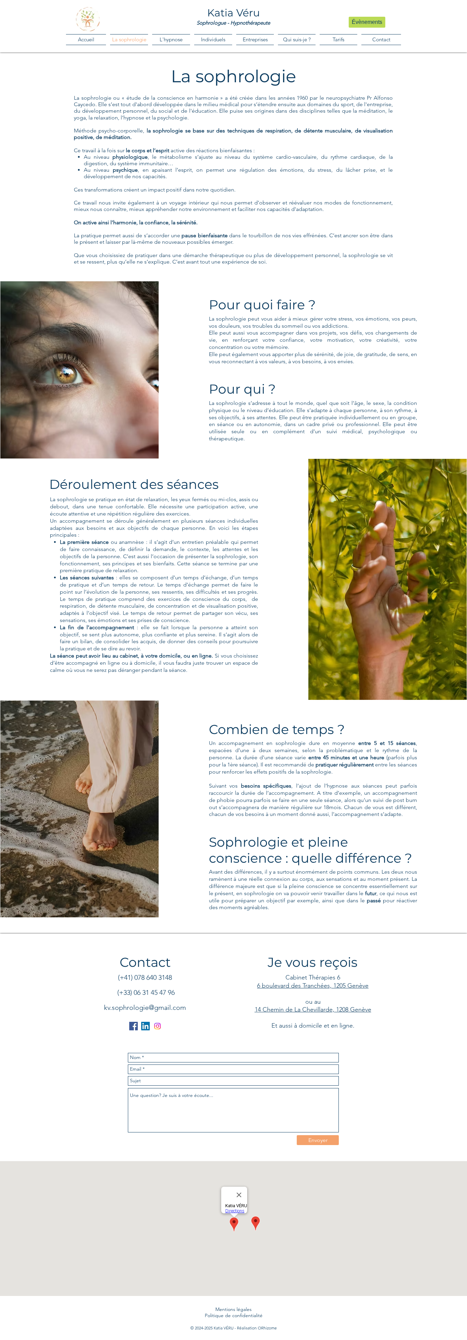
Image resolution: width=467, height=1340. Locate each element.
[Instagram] (157, 1026)
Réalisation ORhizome (257, 1327)
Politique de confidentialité (234, 1315)
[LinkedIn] (145, 1026)
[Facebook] (133, 1026)
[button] (213, 39)
